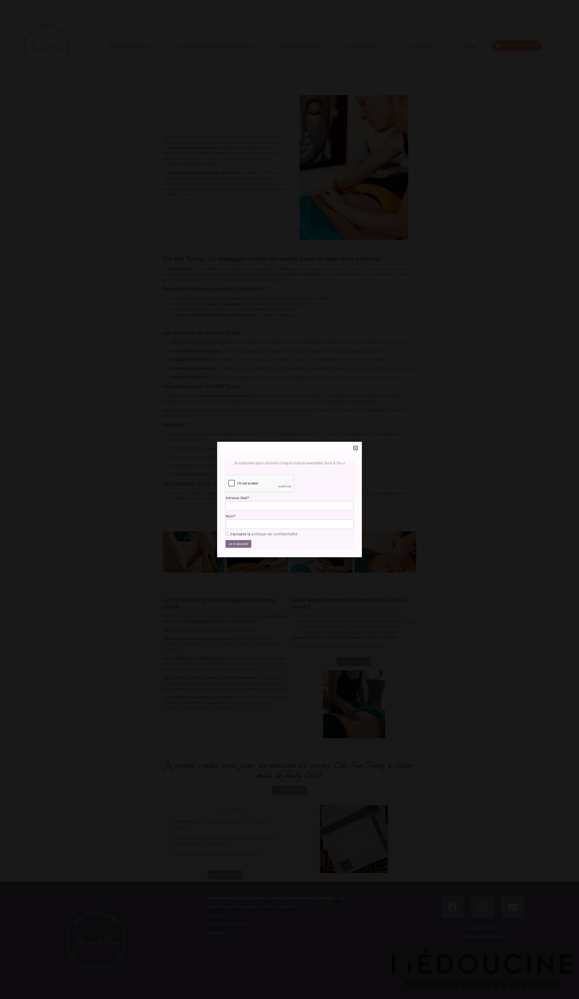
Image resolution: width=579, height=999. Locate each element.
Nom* (230, 516)
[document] (289, 499)
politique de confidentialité (274, 534)
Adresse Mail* (237, 498)
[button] (355, 448)
